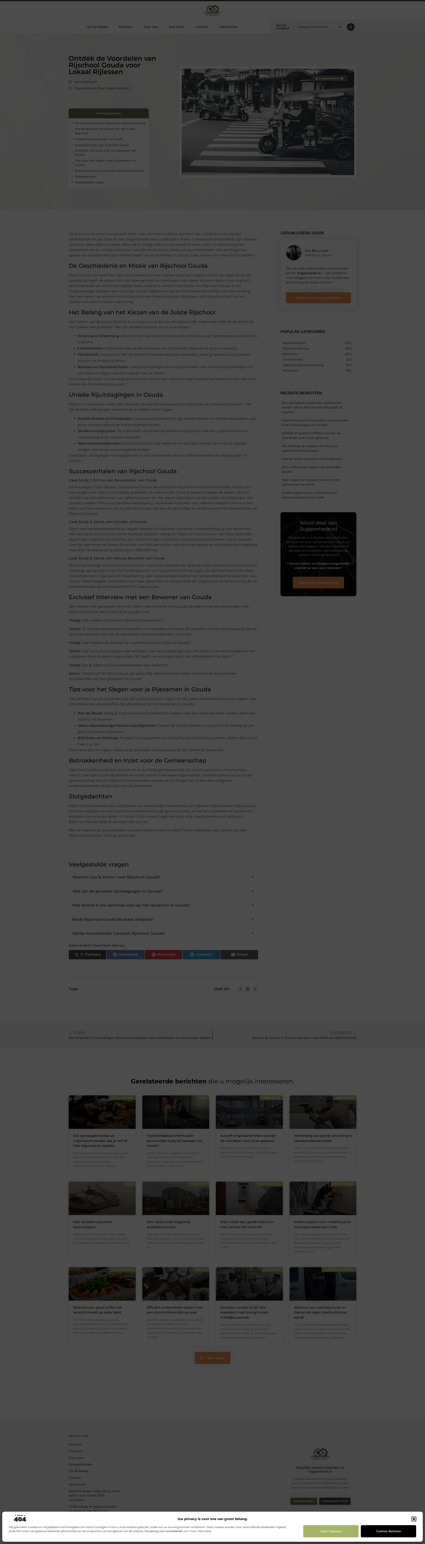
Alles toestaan (331, 1531)
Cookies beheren (388, 1531)
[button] (414, 1519)
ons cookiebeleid (170, 1531)
